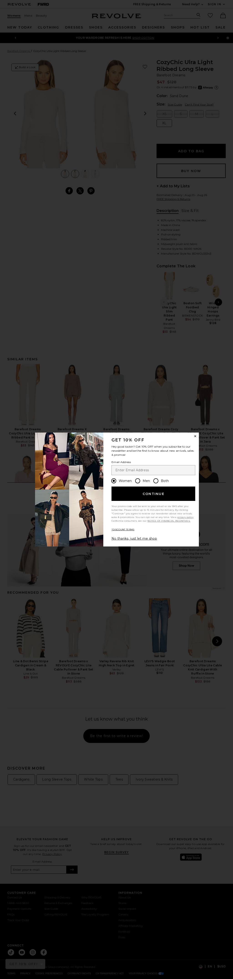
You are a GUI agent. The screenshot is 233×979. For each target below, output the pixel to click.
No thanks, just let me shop (134, 538)
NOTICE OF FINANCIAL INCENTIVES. (168, 520)
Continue (154, 494)
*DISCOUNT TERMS (122, 529)
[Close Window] (195, 436)
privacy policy (185, 517)
